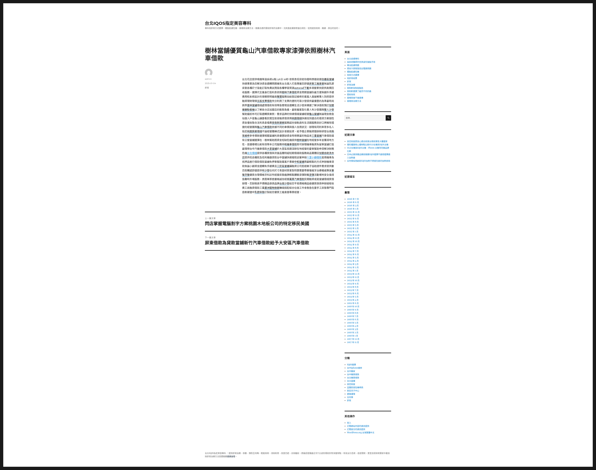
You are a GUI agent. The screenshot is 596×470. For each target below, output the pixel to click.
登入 (349, 422)
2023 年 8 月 (353, 287)
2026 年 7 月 (353, 199)
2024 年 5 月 (353, 257)
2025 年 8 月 (353, 222)
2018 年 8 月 (352, 313)
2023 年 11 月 (353, 277)
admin (208, 79)
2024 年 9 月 (353, 244)
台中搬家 (351, 371)
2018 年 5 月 (352, 322)
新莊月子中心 (353, 390)
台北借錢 (252, 153)
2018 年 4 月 (352, 326)
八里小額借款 (314, 157)
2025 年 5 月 (353, 225)
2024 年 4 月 (353, 261)
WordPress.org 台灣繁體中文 (360, 432)
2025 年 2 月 (353, 228)
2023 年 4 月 (353, 300)
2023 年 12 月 (353, 274)
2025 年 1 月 (352, 231)
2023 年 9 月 (353, 283)
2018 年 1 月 (352, 335)
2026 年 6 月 (353, 202)
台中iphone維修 (354, 368)
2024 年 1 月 (352, 270)
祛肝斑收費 (352, 78)
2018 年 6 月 (353, 319)
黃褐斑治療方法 (354, 101)
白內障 (350, 397)
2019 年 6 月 (353, 303)
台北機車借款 (353, 377)
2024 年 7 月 (353, 251)
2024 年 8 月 (353, 248)
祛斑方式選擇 (353, 75)
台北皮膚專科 (353, 58)
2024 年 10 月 (353, 241)
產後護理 (351, 394)
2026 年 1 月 (353, 208)
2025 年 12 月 (353, 212)
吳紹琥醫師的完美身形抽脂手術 (361, 62)
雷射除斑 (351, 94)
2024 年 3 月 (353, 264)
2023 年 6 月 (353, 293)
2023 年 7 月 (353, 290)
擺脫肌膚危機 (353, 71)
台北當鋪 (351, 381)
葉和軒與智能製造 (355, 88)
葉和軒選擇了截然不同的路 (359, 91)
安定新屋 (351, 384)
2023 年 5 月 (353, 296)
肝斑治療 (351, 84)
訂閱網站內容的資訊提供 (358, 426)
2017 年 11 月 (353, 342)
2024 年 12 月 (353, 235)
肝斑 (207, 87)
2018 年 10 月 (353, 306)
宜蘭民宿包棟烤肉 (355, 387)
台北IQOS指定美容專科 (228, 23)
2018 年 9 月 (353, 309)
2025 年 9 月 (353, 218)
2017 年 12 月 (353, 339)
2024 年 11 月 (353, 238)
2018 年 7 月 (352, 316)
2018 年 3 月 (352, 329)
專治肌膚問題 (353, 65)
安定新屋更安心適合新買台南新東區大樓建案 (367, 141)
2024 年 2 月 (353, 267)
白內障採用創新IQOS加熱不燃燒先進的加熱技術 (368, 161)
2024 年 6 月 (353, 254)
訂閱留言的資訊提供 (356, 429)
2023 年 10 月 (353, 280)
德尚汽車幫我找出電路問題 (359, 68)
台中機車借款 (353, 374)
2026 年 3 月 (353, 205)
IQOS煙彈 (351, 364)
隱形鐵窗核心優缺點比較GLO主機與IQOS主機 (367, 144)
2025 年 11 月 (353, 215)
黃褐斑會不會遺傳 (355, 97)
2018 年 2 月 (352, 332)
